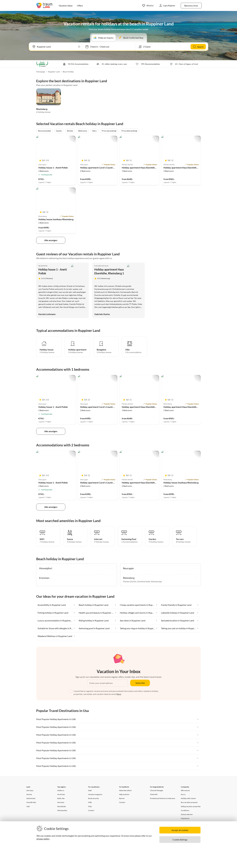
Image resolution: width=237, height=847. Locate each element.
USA (28, 806)
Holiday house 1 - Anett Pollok (53, 167)
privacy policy (42, 838)
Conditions (185, 810)
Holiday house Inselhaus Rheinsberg (55, 219)
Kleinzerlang (156, 581)
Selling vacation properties (191, 806)
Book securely (93, 798)
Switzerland (30, 798)
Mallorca (60, 790)
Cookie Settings (180, 839)
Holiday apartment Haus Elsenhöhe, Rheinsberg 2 (146, 167)
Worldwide (61, 806)
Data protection (187, 814)
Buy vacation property (189, 802)
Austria (29, 794)
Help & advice (124, 794)
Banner (122, 798)
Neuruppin (42, 266)
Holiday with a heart (188, 798)
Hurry (183, 794)
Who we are (185, 790)
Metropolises (62, 810)
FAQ (90, 806)
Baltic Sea (60, 798)
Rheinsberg (41, 109)
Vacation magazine (95, 794)
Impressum (185, 818)
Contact (91, 810)
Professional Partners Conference (162, 798)
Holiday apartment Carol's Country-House (100, 167)
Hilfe (90, 802)
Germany (29, 790)
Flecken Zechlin (101, 266)
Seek (90, 790)
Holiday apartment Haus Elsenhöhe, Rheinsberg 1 (187, 167)
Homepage (40, 72)
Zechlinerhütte (143, 581)
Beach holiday (68, 72)
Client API (153, 794)
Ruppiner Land (54, 72)
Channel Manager (156, 790)
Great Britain (31, 802)
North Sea (61, 794)
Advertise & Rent (125, 790)
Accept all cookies (180, 830)
